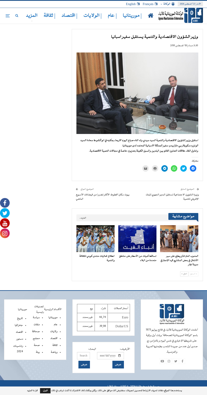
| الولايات (92, 16)
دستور (19, 339)
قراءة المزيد (32, 390)
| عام (112, 16)
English (131, 4)
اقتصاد (54, 338)
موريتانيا (53, 317)
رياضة (54, 352)
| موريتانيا (132, 16)
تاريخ (20, 318)
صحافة (36, 331)
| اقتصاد (69, 16)
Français (148, 4)
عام (56, 324)
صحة (37, 345)
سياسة (36, 317)
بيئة (38, 352)
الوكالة (166, 4)
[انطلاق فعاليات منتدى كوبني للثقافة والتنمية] (95, 238)
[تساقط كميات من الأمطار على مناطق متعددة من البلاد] (137, 238)
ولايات (54, 331)
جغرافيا (19, 325)
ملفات (37, 324)
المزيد (32, 16)
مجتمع (36, 338)
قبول (45, 390)
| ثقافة (49, 16)
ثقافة (55, 345)
